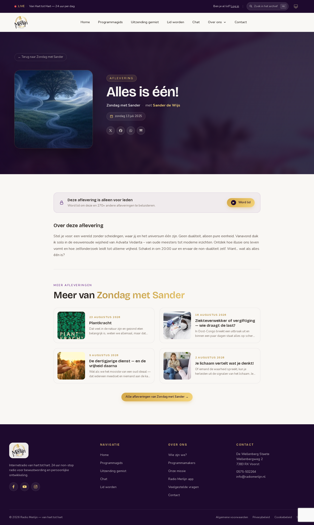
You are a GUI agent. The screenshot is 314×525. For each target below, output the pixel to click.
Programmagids (110, 22)
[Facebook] (13, 486)
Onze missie (177, 471)
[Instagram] (35, 486)
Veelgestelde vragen (183, 487)
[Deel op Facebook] (121, 130)
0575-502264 (246, 471)
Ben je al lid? (226, 6)
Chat (196, 22)
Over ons (215, 22)
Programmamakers (181, 463)
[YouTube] (24, 486)
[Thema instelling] (296, 6)
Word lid (242, 202)
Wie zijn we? (177, 455)
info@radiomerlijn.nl (250, 477)
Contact (241, 22)
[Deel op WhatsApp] (131, 130)
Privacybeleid (261, 517)
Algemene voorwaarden (232, 517)
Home (85, 22)
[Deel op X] (110, 130)
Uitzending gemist (145, 22)
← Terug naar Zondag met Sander (40, 57)
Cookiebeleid (283, 517)
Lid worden (175, 22)
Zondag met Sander (123, 105)
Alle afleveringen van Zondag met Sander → (157, 397)
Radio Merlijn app (181, 479)
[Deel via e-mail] (141, 130)
